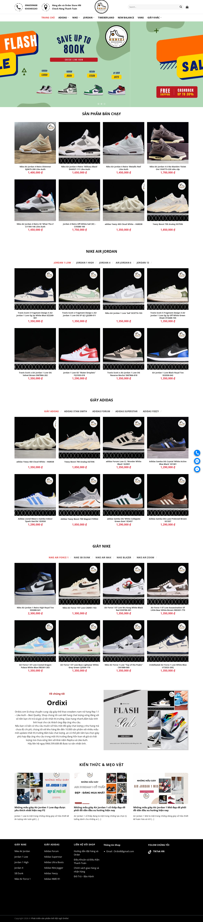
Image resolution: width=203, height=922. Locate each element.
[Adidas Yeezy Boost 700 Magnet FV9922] (79, 495)
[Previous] (7, 64)
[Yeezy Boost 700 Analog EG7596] (167, 200)
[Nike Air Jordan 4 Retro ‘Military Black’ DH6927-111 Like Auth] (79, 143)
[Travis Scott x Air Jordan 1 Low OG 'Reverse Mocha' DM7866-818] (123, 349)
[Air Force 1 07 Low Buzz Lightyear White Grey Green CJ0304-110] (79, 641)
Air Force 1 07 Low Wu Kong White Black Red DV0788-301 (123, 609)
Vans (141, 17)
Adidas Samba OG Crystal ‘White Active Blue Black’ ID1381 (167, 462)
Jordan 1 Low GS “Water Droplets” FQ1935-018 (79, 374)
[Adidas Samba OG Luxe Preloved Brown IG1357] (167, 495)
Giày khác (153, 17)
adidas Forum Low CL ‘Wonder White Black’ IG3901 (123, 462)
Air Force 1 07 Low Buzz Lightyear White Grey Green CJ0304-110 (79, 666)
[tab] (62, 263)
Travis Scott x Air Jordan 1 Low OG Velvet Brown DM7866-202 (35, 374)
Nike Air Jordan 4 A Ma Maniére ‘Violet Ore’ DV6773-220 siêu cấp (168, 168)
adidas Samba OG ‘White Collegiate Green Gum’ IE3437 (123, 520)
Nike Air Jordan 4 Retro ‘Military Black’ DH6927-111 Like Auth (79, 168)
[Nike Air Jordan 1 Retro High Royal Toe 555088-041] (35, 583)
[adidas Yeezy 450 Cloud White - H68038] (123, 200)
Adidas (62, 17)
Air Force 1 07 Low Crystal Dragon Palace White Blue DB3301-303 (35, 666)
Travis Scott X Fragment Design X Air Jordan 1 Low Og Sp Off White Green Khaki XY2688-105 (167, 315)
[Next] (195, 64)
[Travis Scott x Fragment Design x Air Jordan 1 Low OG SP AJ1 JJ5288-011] (79, 289)
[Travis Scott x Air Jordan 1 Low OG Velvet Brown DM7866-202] (35, 349)
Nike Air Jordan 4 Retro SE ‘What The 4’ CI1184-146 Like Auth (35, 225)
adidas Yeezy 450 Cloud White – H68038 (123, 224)
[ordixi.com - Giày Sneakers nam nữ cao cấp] (101, 7)
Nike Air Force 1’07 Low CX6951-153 (79, 608)
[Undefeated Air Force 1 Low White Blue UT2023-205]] (167, 641)
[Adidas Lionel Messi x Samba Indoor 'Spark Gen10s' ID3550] (35, 495)
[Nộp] (181, 7)
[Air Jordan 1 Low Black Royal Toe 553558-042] (167, 349)
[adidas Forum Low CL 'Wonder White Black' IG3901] (123, 437)
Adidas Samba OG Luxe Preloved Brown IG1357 (168, 520)
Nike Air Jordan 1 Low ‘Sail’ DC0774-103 (123, 313)
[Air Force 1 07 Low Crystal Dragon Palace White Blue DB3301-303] (35, 641)
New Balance (126, 17)
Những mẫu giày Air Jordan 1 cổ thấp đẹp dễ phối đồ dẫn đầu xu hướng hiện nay (99, 809)
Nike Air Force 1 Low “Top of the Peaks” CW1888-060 (124, 666)
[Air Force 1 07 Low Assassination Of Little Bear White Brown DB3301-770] (167, 583)
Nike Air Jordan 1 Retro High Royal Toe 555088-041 (35, 609)
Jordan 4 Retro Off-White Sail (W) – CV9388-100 (79, 225)
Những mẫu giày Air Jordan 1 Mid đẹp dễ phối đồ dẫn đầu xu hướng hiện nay (159, 809)
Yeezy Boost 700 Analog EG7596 (168, 224)
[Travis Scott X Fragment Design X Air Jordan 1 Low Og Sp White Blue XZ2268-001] (35, 289)
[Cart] (187, 7)
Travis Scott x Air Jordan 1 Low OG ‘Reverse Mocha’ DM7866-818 (123, 374)
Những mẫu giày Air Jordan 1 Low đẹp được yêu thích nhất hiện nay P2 (40, 809)
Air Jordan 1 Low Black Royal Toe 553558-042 (168, 374)
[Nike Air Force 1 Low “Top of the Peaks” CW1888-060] (123, 641)
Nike (75, 17)
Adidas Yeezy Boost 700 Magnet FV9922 (79, 519)
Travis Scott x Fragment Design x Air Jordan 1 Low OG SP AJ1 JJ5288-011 (79, 314)
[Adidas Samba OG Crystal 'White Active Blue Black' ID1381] (167, 437)
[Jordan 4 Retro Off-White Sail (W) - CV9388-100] (79, 200)
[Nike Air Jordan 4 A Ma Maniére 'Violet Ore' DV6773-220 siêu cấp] (167, 143)
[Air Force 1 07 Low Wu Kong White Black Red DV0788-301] (123, 583)
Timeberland (106, 17)
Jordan (88, 17)
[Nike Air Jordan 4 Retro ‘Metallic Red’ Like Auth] (123, 143)
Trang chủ (48, 17)
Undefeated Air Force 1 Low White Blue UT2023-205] (168, 666)
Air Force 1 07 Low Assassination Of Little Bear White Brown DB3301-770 (168, 609)
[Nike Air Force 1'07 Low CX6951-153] (79, 583)
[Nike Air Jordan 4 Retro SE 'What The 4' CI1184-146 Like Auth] (35, 200)
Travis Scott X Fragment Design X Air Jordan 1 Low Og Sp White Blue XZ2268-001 (35, 315)
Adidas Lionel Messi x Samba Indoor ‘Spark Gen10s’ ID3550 (35, 520)
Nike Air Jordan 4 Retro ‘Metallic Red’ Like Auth (123, 168)
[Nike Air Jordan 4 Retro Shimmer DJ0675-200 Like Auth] (35, 143)
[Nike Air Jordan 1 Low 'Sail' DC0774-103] (123, 289)
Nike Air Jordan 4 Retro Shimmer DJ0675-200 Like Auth (35, 168)
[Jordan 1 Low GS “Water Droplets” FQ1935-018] (79, 349)
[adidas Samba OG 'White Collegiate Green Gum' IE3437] (123, 495)
